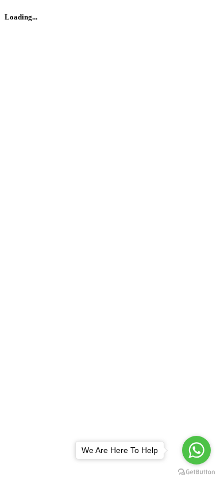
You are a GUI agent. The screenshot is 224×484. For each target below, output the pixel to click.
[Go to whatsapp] (196, 450)
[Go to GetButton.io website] (196, 472)
